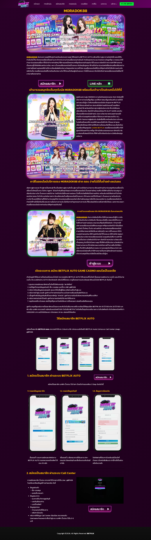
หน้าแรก (37, 4)
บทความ (104, 4)
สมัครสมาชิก (60, 4)
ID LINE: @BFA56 (126, 4)
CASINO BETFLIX (98, 127)
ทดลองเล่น (73, 4)
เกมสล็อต (84, 4)
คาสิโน (94, 4)
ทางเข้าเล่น (47, 4)
